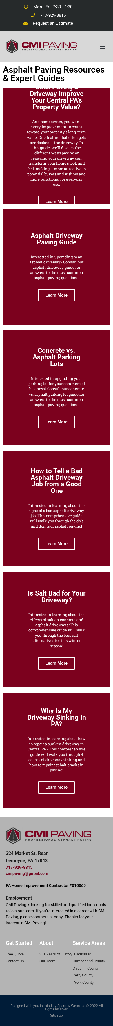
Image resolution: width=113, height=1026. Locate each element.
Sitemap (56, 1016)
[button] (102, 46)
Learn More (56, 201)
